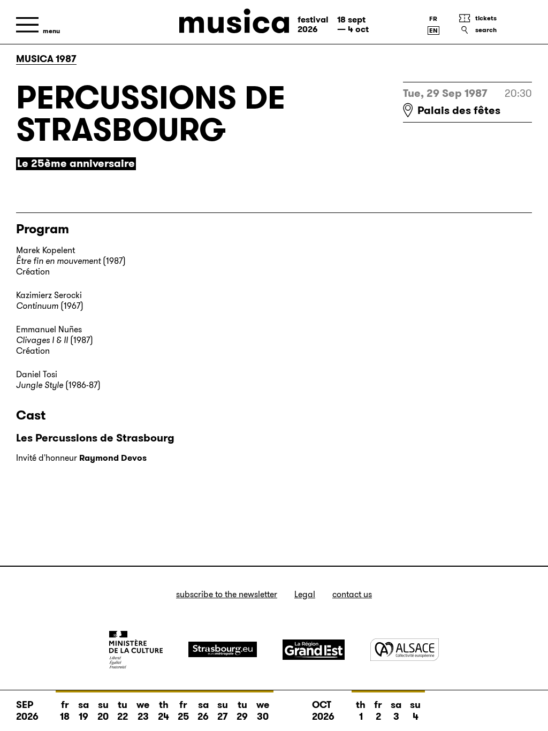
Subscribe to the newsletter (226, 594)
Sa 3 (396, 711)
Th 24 (163, 711)
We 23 (142, 711)
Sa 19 (83, 711)
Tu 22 (122, 711)
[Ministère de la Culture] (136, 649)
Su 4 (415, 711)
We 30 (262, 711)
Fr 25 (183, 711)
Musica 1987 (46, 59)
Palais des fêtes (458, 110)
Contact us (352, 594)
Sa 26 (203, 711)
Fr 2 (378, 711)
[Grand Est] (314, 649)
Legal (304, 594)
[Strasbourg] (222, 649)
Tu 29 (242, 711)
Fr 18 (65, 711)
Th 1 (361, 711)
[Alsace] (404, 649)
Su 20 (103, 711)
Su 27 (222, 711)
